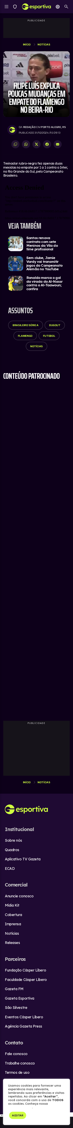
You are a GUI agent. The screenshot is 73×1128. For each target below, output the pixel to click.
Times (15, 7)
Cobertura (13, 914)
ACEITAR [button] (17, 1115)
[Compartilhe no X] (36, 144)
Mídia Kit (12, 905)
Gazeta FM (14, 989)
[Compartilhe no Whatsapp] (26, 144)
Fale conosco (16, 1053)
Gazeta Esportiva (19, 998)
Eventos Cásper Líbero (24, 1017)
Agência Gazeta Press (23, 1026)
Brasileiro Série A (26, 325)
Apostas (58, 6)
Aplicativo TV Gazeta (23, 859)
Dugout (54, 325)
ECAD (10, 868)
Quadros (12, 850)
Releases (12, 942)
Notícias (44, 44)
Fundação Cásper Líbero (25, 970)
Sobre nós (13, 840)
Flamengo (25, 336)
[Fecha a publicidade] (71, 1114)
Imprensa (13, 924)
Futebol (49, 336)
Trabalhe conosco (20, 1063)
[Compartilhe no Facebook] (47, 144)
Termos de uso (17, 1072)
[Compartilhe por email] (58, 144)
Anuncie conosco (19, 896)
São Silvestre (16, 1007)
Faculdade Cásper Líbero (26, 979)
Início (27, 44)
